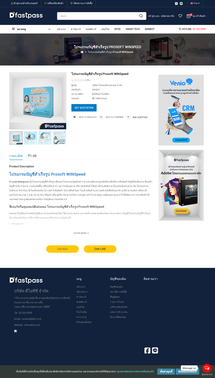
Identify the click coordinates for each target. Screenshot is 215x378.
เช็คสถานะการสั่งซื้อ (83, 3)
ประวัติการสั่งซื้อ (118, 291)
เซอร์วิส (80, 307)
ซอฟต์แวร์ (81, 302)
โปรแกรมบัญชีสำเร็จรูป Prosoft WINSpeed (110, 52)
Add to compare (114, 117)
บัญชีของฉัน (116, 286)
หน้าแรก (80, 286)
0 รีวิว (87, 80)
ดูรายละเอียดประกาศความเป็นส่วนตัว (135, 371)
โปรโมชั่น (81, 312)
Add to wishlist (87, 117)
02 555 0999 (199, 29)
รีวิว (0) (32, 155)
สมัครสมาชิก (167, 16)
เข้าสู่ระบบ (154, 16)
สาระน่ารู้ (81, 317)
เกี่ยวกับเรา (82, 291)
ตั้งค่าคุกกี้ (166, 372)
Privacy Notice (83, 322)
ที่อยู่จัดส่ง (115, 296)
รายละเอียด (16, 155)
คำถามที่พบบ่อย (118, 317)
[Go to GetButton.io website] (207, 374)
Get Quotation (84, 107)
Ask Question (140, 117)
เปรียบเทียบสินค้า (55, 3)
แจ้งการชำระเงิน (118, 312)
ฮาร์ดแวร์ (81, 296)
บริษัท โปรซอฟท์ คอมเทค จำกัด (107, 85)
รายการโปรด (117, 302)
